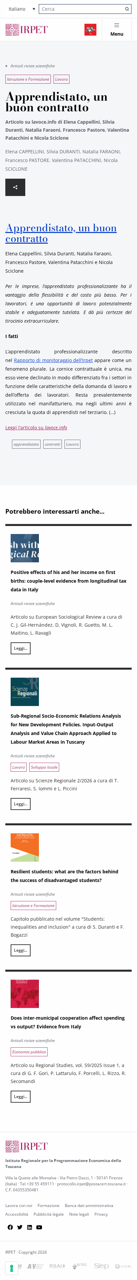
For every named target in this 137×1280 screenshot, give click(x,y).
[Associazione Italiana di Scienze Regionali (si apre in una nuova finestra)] (123, 1267)
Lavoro (72, 444)
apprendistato (26, 444)
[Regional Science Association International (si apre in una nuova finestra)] (57, 1267)
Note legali (79, 1214)
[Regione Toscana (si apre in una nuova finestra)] (90, 30)
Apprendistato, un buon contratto (61, 233)
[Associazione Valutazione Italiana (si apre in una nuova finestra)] (35, 1267)
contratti (52, 444)
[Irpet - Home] (26, 30)
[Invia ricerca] (127, 9)
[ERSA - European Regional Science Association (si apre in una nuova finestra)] (79, 1267)
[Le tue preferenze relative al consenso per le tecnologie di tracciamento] (11, 1268)
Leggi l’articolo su (36, 427)
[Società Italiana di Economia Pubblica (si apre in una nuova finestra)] (101, 1267)
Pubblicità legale (49, 1214)
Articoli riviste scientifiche (33, 66)
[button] (22, 9)
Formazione (49, 1205)
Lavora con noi (18, 1205)
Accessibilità (16, 1214)
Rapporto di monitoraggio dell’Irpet (53, 360)
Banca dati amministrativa (89, 1205)
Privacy (101, 1214)
